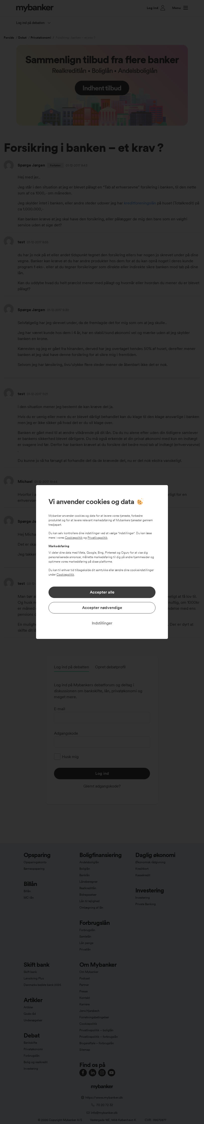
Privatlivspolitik (97, 537)
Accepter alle (102, 592)
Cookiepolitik (74, 537)
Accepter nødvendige (102, 607)
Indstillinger (102, 623)
